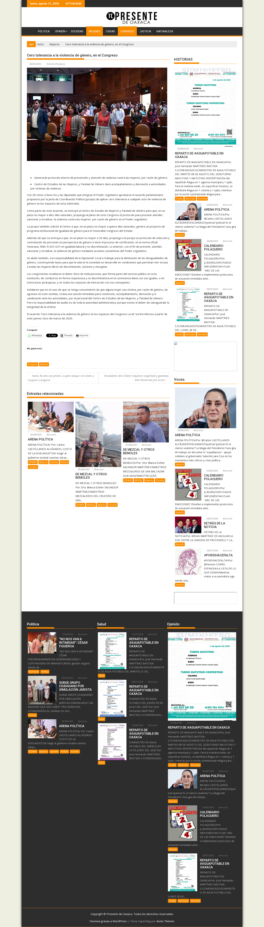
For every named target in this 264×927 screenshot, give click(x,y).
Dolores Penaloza (56, 63)
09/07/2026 (137, 681)
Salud (101, 675)
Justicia (145, 31)
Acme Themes (165, 921)
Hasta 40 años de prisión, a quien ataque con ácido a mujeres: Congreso (61, 378)
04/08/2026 (183, 148)
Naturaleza (165, 31)
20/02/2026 (67, 677)
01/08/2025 (131, 444)
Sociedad (77, 31)
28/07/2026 (212, 289)
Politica (44, 31)
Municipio (190, 198)
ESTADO (33, 462)
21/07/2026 (137, 634)
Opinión (60, 31)
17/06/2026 (67, 634)
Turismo (33, 467)
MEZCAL (91, 504)
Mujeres (94, 31)
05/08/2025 (36, 434)
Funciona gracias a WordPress (108, 921)
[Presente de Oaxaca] (30, 30)
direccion (51, 434)
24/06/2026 (137, 725)
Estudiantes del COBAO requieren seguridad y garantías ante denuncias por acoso (136, 377)
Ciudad (110, 31)
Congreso (127, 31)
